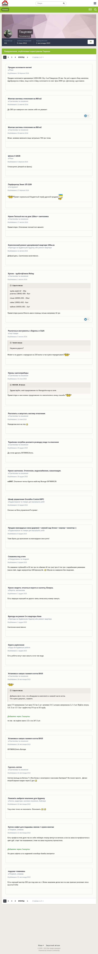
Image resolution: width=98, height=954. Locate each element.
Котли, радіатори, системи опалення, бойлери (27, 801)
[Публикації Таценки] (91, 42)
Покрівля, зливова (16, 829)
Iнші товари (13, 333)
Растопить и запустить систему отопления (26, 413)
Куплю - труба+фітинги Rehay (21, 274)
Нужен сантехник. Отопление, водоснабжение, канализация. (34, 471)
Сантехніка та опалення (18, 101)
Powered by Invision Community (49, 950)
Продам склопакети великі (20, 67)
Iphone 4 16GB (14, 156)
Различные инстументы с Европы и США (26, 331)
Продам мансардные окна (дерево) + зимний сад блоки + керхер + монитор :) (42, 528)
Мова (40, 945)
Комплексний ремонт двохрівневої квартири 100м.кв (31, 245)
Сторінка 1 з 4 (37, 57)
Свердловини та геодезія (19, 559)
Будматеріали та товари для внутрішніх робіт (27, 502)
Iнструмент (13, 187)
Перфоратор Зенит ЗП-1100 (20, 184)
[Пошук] (63, 3)
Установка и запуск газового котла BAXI (25, 673)
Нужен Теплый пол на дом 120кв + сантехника (28, 216)
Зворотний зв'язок (53, 945)
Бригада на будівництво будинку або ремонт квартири (30, 248)
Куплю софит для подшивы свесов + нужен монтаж (31, 827)
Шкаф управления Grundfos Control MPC (26, 499)
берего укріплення (16, 645)
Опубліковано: (18, 73)
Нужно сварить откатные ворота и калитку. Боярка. (30, 588)
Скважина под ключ (17, 556)
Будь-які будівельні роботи (19, 647)
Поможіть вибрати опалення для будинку (26, 798)
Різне (11, 70)
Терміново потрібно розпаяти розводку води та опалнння (33, 442)
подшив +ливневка (16, 871)
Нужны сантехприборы (18, 373)
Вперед (21, 57)
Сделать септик (15, 767)
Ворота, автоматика (17, 590)
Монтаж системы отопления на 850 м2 (24, 99)
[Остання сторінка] (27, 57)
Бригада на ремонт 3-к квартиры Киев (24, 616)
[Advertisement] (49, 925)
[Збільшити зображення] (11, 197)
